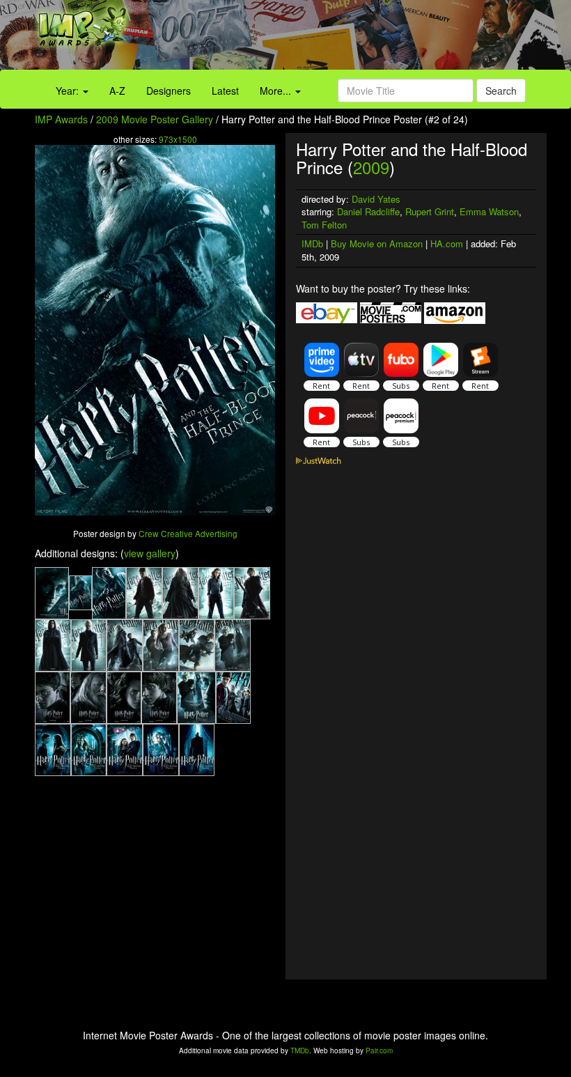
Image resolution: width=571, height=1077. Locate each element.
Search (501, 91)
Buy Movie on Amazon (377, 243)
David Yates (376, 199)
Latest (225, 91)
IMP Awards (61, 119)
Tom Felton (324, 224)
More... (277, 91)
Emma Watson (489, 211)
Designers (168, 91)
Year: (68, 91)
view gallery (149, 553)
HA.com (446, 243)
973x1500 (178, 139)
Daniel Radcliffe (368, 211)
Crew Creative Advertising (188, 533)
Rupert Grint (429, 211)
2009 (371, 167)
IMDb (312, 243)
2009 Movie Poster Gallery (154, 119)
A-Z (117, 91)
